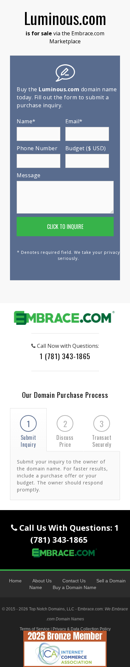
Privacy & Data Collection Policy (82, 629)
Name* (26, 121)
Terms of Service (35, 629)
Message (29, 175)
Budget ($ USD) (85, 148)
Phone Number (37, 148)
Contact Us (74, 580)
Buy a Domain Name (74, 587)
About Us (42, 580)
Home (15, 580)
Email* (74, 121)
